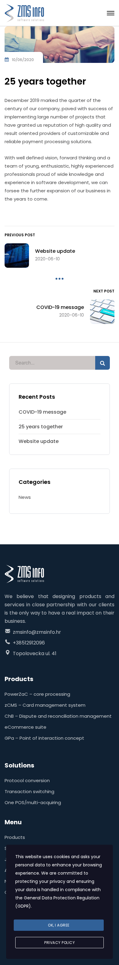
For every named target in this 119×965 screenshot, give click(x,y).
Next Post (103, 291)
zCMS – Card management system (45, 705)
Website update (39, 441)
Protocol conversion (27, 780)
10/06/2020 (23, 60)
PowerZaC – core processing (37, 694)
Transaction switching (29, 791)
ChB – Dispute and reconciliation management (58, 716)
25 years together (41, 426)
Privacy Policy (59, 942)
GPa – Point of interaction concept (44, 738)
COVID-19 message (42, 411)
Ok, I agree (59, 925)
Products (15, 837)
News (25, 497)
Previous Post (20, 235)
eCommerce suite (25, 727)
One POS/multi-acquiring (33, 802)
